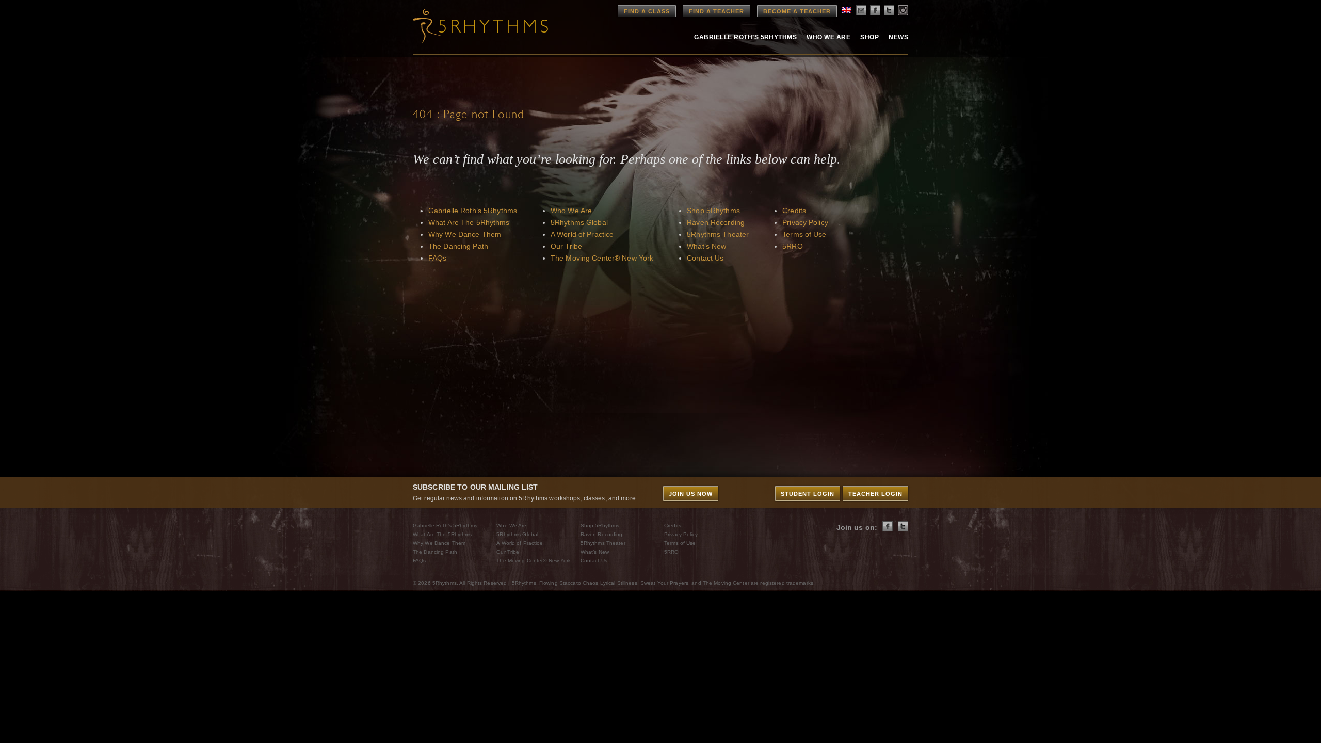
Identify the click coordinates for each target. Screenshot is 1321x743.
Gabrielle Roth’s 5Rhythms (472, 210)
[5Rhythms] (469, 26)
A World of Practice (582, 234)
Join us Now (691, 494)
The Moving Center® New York (602, 258)
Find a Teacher (716, 11)
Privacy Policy (805, 222)
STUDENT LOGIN (807, 494)
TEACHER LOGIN (875, 494)
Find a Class (647, 11)
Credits (794, 210)
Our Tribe (566, 246)
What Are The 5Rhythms (469, 222)
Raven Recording (716, 222)
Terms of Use (804, 234)
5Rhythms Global (579, 222)
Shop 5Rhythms (713, 210)
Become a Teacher (797, 11)
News (898, 37)
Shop (869, 37)
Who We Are (828, 37)
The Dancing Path (458, 246)
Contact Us (705, 258)
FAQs (437, 258)
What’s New (706, 246)
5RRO (792, 246)
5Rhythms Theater (718, 234)
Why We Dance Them (464, 234)
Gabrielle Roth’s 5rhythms (745, 37)
